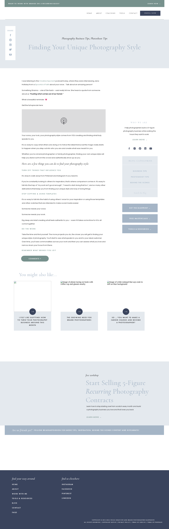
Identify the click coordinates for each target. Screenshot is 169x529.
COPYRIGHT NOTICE (109, 522)
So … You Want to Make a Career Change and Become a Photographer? (126, 320)
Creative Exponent (47, 81)
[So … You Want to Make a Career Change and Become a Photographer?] (126, 296)
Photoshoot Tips (99, 38)
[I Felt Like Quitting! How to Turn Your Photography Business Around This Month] (32, 296)
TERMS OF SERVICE (138, 522)
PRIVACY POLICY (124, 522)
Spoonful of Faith (42, 84)
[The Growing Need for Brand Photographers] (79, 296)
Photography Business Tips (75, 38)
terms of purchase (154, 522)
